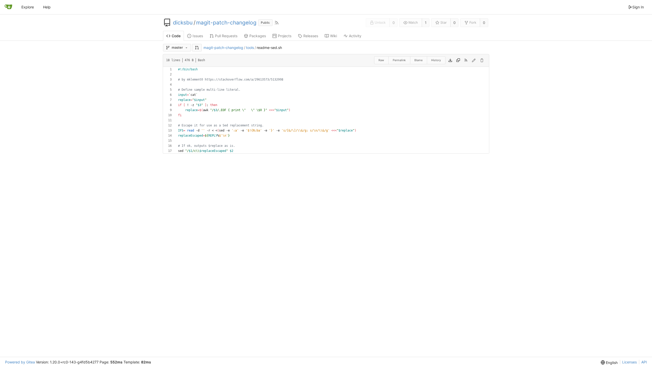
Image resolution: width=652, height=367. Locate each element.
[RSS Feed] (276, 22)
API (644, 362)
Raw (381, 60)
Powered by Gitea (20, 362)
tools (250, 47)
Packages (257, 36)
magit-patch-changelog (226, 22)
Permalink (399, 60)
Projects (284, 36)
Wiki (333, 36)
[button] (197, 47)
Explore (27, 7)
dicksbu (183, 22)
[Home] (8, 7)
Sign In (638, 7)
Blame (418, 60)
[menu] (609, 362)
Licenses (629, 362)
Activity (355, 36)
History (436, 60)
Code (176, 36)
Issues (198, 36)
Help (47, 7)
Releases (310, 36)
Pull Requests (226, 36)
